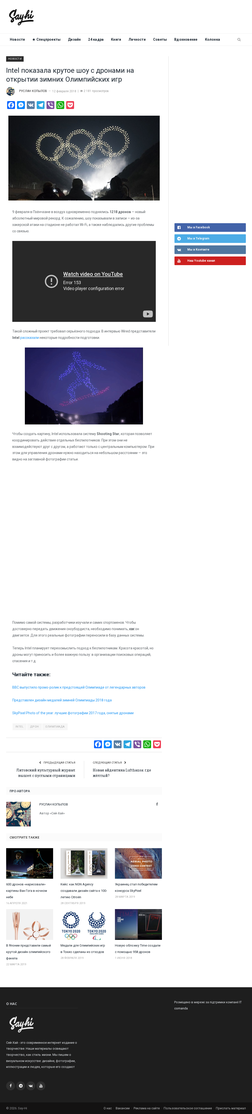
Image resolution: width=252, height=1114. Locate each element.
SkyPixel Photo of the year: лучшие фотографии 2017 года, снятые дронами (73, 713)
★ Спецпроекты (46, 39)
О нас (108, 1108)
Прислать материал (231, 1108)
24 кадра (96, 39)
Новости (17, 39)
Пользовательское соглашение (188, 1108)
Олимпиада (55, 726)
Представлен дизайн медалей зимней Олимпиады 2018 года (62, 700)
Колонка (212, 39)
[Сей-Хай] (21, 16)
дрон (34, 726)
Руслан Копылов (33, 91)
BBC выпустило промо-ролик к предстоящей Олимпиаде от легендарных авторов (78, 687)
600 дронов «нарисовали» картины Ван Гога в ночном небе (26, 890)
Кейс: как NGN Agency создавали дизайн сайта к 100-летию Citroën (84, 890)
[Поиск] (239, 40)
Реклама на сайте (147, 1108)
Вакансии (123, 1108)
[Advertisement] (211, 139)
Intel (20, 726)
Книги (116, 39)
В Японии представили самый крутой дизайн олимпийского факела (28, 952)
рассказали (29, 338)
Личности (137, 39)
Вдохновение (185, 39)
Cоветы (160, 39)
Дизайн (74, 39)
